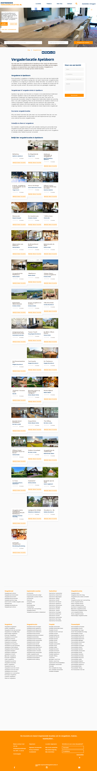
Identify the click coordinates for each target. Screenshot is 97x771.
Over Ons (59, 3)
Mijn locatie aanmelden (51, 747)
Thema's (49, 3)
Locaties (38, 3)
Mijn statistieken (49, 752)
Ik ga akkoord (4, 24)
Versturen (74, 95)
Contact (69, 3)
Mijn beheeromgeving (50, 749)
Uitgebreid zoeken (83, 42)
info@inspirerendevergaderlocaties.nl (19, 748)
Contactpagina (17, 754)
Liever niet (13, 24)
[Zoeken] (76, 3)
